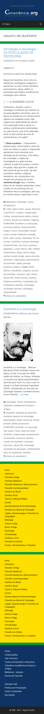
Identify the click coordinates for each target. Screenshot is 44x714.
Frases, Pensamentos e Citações (20, 545)
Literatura (9, 473)
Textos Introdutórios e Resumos (20, 662)
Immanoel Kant (11, 245)
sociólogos (28, 288)
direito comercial (24, 420)
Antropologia (11, 534)
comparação (30, 212)
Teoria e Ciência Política (16, 499)
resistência (16, 270)
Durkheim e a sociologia (20, 309)
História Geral (11, 495)
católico (20, 212)
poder (19, 263)
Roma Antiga (11, 527)
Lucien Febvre (20, 249)
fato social (8, 431)
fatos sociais (15, 238)
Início (7, 470)
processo (8, 267)
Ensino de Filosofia (13, 676)
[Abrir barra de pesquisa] (40, 24)
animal (28, 209)
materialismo (10, 252)
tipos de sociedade (13, 452)
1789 (8, 209)
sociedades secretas (13, 285)
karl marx (23, 245)
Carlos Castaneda (13, 691)
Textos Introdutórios (26, 402)
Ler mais (25, 394)
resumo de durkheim (13, 441)
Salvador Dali (11, 684)
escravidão (23, 231)
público (16, 267)
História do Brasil (13, 491)
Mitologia (9, 520)
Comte (7, 216)
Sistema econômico (13, 281)
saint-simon (31, 274)
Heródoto (15, 241)
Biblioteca (10, 202)
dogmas (35, 220)
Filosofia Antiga (12, 477)
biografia (10, 413)
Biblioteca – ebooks (14, 672)
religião (24, 267)
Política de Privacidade (15, 688)
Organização (19, 260)
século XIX (8, 278)
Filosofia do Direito (13, 541)
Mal (30, 249)
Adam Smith (18, 209)
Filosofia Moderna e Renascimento (21, 484)
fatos (6, 238)
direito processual (20, 423)
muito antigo (29, 252)
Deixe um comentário (16, 296)
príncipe (27, 263)
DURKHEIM (9, 223)
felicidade (27, 238)
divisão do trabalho (21, 220)
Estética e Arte (12, 538)
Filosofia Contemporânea (16, 488)
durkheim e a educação (26, 223)
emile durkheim (28, 227)
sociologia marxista (13, 288)
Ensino (14, 231)
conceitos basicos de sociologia (18, 416)
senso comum (21, 278)
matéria (36, 249)
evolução (31, 234)
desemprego (9, 420)
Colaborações (11, 655)
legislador (8, 249)
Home (7, 651)
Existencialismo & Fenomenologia (20, 506)
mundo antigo (17, 256)
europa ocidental (18, 234)
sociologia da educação (15, 449)
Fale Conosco (11, 658)
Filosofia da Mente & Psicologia (19, 510)
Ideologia (34, 241)
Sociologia (21, 202)
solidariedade (10, 292)
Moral (19, 252)
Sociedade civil (30, 281)
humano (25, 241)
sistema (32, 278)
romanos (21, 274)
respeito (26, 270)
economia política (12, 227)
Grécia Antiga (11, 523)
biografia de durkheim (26, 413)
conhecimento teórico (21, 216)
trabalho (27, 452)
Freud (17, 431)
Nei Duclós (10, 695)
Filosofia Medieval (13, 481)
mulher (7, 256)
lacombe (33, 245)
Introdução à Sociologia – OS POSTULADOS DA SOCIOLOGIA (21, 52)
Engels (7, 231)
